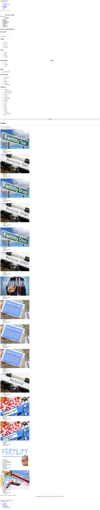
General (5, 95)
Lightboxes (5, 7)
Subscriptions (7, 4)
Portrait (5, 62)
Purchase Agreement (6, 507)
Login (4, 8)
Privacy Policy (5, 506)
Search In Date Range (6, 71)
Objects (5, 110)
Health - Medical (7, 98)
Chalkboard (6, 89)
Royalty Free (6, 77)
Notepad (5, 109)
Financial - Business (8, 92)
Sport (5, 115)
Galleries (4, 5)
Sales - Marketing (7, 113)
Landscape (6, 64)
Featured (4, 3)
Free (5, 80)
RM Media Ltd (38, 496)
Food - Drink (6, 94)
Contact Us (6, 78)
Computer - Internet (7, 91)
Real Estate (6, 112)
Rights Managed (7, 84)
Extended (6, 83)
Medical (5, 106)
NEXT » (14, 128)
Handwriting (6, 97)
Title (5, 44)
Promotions (5, 6)
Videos (5, 52)
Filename (6, 47)
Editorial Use (6, 81)
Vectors (5, 55)
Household (6, 100)
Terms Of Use (5, 505)
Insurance (6, 101)
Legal (5, 104)
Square (5, 65)
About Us (4, 504)
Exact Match (2, 36)
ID (4, 41)
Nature (5, 107)
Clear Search (5, 26)
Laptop (5, 103)
